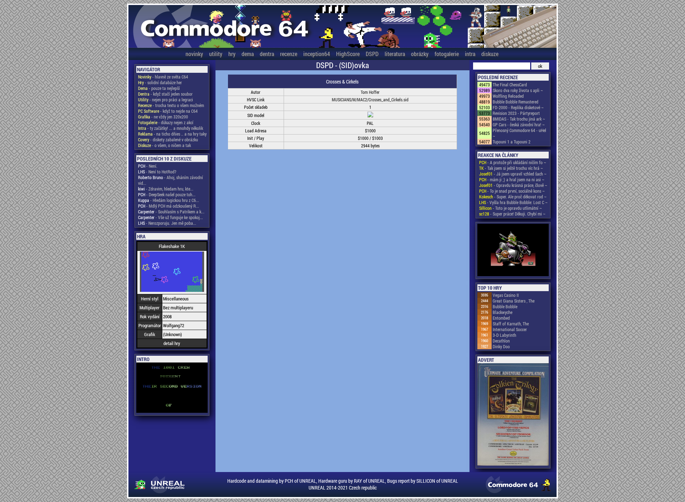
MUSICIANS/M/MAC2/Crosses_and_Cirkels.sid (370, 99)
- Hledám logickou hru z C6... (168, 200)
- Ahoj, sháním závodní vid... (170, 180)
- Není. (147, 166)
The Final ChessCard (510, 84)
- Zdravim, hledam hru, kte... (165, 189)
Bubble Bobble (505, 306)
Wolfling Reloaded (508, 96)
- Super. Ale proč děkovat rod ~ (513, 196)
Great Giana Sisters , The (513, 301)
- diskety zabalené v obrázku (168, 139)
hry (231, 53)
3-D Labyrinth (504, 335)
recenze (288, 53)
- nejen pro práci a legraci (165, 99)
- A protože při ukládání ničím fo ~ (512, 162)
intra (470, 53)
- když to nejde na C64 (168, 111)
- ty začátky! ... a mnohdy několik (170, 128)
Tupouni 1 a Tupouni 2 (512, 141)
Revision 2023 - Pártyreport (516, 113)
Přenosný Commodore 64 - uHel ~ (519, 133)
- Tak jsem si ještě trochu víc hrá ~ (511, 168)
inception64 (316, 53)
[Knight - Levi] (513, 250)
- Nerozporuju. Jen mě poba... (167, 223)
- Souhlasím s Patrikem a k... (171, 211)
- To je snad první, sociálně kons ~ (512, 191)
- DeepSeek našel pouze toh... (167, 194)
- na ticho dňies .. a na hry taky (172, 134)
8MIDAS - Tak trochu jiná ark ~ (519, 119)
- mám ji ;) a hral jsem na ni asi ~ (511, 179)
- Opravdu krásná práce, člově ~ (513, 185)
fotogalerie (447, 53)
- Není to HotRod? (157, 171)
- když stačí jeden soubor (165, 94)
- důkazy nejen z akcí (165, 122)
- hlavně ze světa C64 (163, 77)
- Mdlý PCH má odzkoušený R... (168, 206)
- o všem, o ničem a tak (164, 145)
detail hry (171, 343)
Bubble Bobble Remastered (515, 102)
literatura (395, 53)
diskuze (489, 53)
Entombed (501, 318)
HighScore (348, 53)
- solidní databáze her (160, 82)
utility (215, 53)
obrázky (419, 53)
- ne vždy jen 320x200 (163, 117)
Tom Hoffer (370, 92)
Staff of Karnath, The (511, 323)
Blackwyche (502, 312)
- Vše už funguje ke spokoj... (170, 217)
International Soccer (510, 329)
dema (248, 53)
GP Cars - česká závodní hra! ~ (519, 124)
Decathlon (501, 341)
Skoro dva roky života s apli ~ (518, 90)
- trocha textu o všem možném (171, 105)
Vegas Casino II (506, 295)
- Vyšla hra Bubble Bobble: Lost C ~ (513, 202)
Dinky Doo (501, 346)
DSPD (372, 53)
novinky (194, 53)
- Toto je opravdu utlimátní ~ (510, 208)
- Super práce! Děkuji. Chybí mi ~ (512, 214)
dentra (267, 53)
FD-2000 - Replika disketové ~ (518, 107)
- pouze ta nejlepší (159, 88)
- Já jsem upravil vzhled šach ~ (513, 174)
